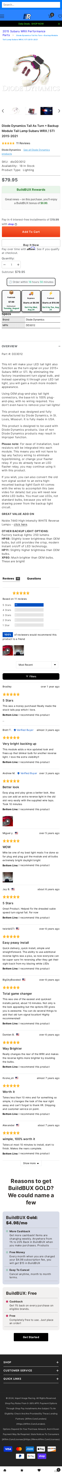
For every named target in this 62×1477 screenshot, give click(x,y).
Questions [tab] (34, 578)
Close (59, 24)
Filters (32, 676)
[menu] (2, 16)
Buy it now (31, 245)
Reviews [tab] (11, 578)
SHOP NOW (37, 23)
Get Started (31, 1337)
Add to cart (31, 231)
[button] (2, 110)
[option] (31, 72)
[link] (5, 1470)
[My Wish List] (60, 16)
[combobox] (31, 5)
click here (20, 524)
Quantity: (8, 258)
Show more (29, 1163)
